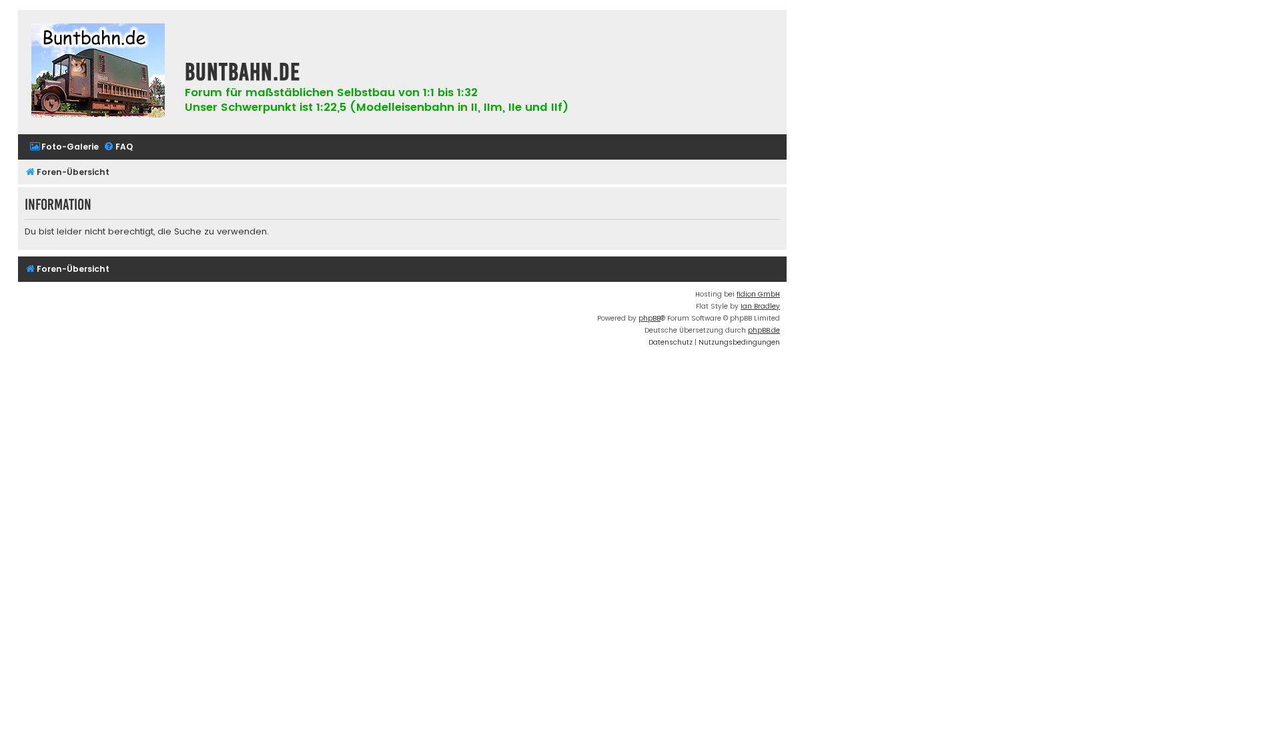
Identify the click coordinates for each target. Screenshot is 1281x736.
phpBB (649, 318)
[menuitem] (64, 147)
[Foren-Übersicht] (98, 72)
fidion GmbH (758, 294)
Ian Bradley (760, 306)
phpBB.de (764, 330)
